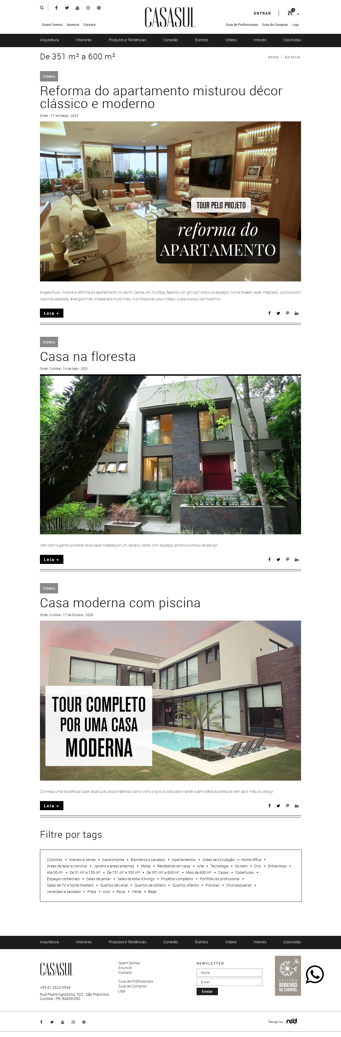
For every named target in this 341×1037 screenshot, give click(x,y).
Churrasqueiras (239, 885)
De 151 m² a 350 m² (123, 872)
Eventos (201, 39)
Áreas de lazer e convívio (67, 865)
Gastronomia (113, 859)
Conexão (170, 39)
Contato (89, 24)
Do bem (241, 865)
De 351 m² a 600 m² (163, 872)
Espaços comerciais (63, 878)
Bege (152, 891)
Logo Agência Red (291, 1021)
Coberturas (244, 872)
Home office (251, 859)
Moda (146, 865)
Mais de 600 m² (199, 872)
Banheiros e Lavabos (148, 859)
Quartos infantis (185, 885)
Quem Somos (52, 24)
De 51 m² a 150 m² (85, 872)
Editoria (292, 57)
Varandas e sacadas (64, 891)
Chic (257, 865)
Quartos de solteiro (150, 885)
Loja (295, 24)
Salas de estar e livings (136, 878)
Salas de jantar (98, 878)
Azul (106, 891)
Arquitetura (49, 39)
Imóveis (260, 39)
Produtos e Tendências (127, 39)
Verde (136, 891)
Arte (200, 865)
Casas (223, 872)
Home (273, 57)
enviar (207, 991)
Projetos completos (177, 878)
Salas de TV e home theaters (70, 885)
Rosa (121, 891)
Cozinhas (54, 859)
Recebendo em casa (173, 865)
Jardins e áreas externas (114, 865)
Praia (91, 891)
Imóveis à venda (82, 859)
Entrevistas (277, 865)
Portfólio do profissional (219, 878)
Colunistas (292, 39)
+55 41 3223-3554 (55, 987)
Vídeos (231, 39)
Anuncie (73, 24)
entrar (262, 13)
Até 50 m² (55, 872)
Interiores (84, 39)
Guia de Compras (275, 24)
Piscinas (213, 885)
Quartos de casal (114, 885)
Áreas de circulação (218, 859)
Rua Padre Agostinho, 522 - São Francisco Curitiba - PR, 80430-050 (74, 996)
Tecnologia (219, 865)
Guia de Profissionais (242, 24)
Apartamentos (184, 859)
